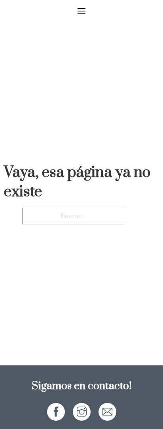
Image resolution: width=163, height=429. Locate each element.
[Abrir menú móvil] (81, 11)
